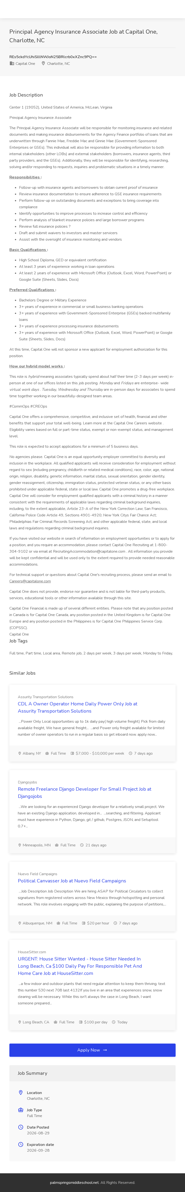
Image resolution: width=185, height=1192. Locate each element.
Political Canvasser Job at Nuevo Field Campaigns (72, 881)
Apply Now (89, 1050)
